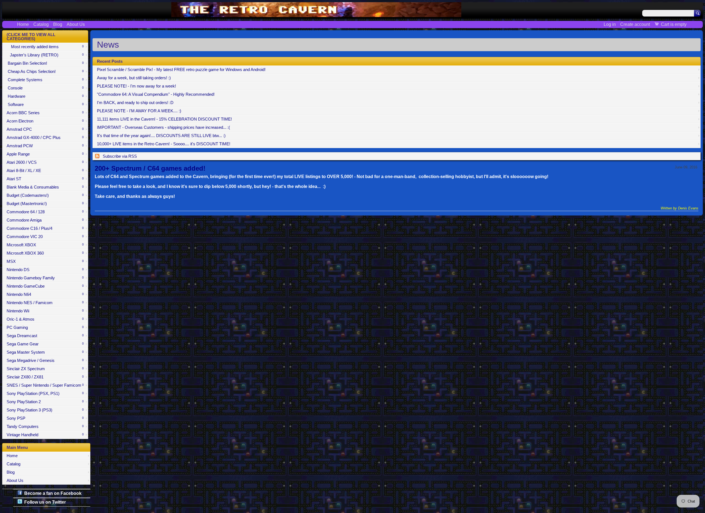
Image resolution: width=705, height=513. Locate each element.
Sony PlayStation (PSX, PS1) (45, 393)
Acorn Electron (45, 121)
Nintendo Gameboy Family (45, 278)
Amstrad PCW (45, 146)
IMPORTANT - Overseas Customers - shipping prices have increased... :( (163, 127)
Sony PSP (45, 418)
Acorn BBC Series (45, 113)
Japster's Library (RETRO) (45, 55)
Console (45, 88)
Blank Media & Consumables (45, 187)
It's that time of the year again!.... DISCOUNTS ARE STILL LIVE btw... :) (161, 135)
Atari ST (45, 179)
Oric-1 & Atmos (45, 319)
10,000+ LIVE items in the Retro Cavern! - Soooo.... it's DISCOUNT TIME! (163, 144)
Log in (610, 24)
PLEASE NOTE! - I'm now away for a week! (136, 86)
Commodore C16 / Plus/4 (45, 228)
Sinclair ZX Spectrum (45, 369)
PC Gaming (45, 327)
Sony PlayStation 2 (45, 402)
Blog (57, 24)
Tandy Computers (45, 426)
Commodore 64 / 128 (45, 212)
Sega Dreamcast (45, 336)
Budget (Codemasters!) (45, 195)
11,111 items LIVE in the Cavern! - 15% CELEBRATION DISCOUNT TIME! (164, 119)
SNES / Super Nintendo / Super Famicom (45, 385)
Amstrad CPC (45, 129)
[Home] (316, 13)
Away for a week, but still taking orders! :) (134, 78)
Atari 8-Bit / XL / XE (45, 170)
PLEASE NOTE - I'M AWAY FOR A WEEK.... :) (139, 111)
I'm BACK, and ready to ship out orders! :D (135, 102)
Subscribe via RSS (120, 156)
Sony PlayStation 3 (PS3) (45, 410)
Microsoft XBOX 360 (45, 253)
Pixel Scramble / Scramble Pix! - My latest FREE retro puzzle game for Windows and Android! (181, 69)
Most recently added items (45, 47)
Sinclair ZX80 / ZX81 (45, 377)
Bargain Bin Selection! (45, 63)
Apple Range (45, 154)
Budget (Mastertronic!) (45, 203)
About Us (76, 24)
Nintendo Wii (45, 311)
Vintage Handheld (45, 435)
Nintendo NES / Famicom (45, 303)
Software (45, 104)
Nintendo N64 (45, 294)
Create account (635, 24)
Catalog (41, 24)
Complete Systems (45, 80)
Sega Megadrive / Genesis (45, 360)
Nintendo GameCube (45, 286)
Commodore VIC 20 (45, 236)
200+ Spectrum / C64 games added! (150, 168)
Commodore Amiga (45, 220)
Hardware (45, 96)
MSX (45, 261)
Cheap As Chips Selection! (45, 71)
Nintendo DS (45, 270)
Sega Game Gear (45, 344)
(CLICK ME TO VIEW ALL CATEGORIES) (31, 36)
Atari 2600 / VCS (45, 162)
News (108, 45)
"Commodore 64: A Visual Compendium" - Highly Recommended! (156, 94)
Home (23, 24)
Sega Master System (45, 352)
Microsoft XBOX (45, 245)
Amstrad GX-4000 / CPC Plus (45, 137)
